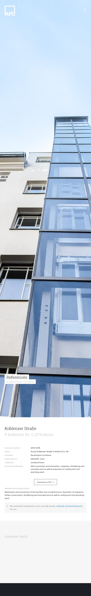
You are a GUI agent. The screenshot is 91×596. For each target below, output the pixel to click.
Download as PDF (44, 482)
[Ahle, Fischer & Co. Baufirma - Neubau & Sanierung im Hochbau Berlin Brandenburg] (30, 14)
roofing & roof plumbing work (69, 506)
